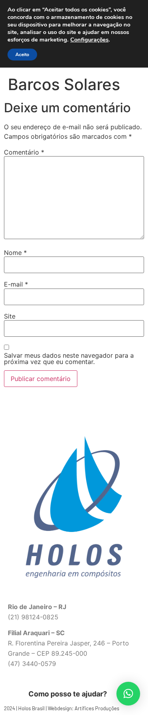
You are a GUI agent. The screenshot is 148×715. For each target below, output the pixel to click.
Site (9, 316)
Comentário (24, 152)
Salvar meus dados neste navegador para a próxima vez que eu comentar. (69, 358)
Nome (15, 252)
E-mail (16, 284)
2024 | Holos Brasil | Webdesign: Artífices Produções (61, 708)
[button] (128, 694)
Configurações (89, 39)
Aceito (22, 54)
